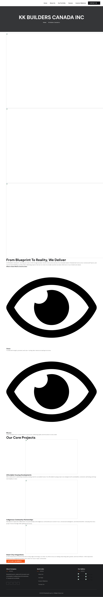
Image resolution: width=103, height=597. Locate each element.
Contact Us (93, 3)
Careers (70, 3)
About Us (52, 3)
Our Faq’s (40, 577)
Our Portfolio (62, 3)
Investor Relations (81, 3)
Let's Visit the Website (15, 561)
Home (45, 3)
